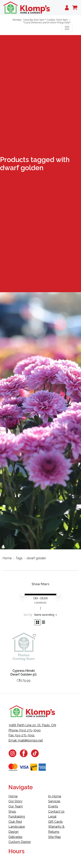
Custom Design (19, 842)
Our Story (15, 801)
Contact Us (56, 811)
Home (7, 558)
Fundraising (16, 816)
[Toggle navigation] (67, 28)
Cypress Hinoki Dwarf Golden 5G (23, 672)
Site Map (54, 837)
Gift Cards (55, 822)
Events (53, 806)
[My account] (67, 7)
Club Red (15, 822)
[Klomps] (27, 7)
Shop (12, 811)
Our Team (15, 806)
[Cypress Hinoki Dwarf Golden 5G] (23, 648)
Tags (19, 558)
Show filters (40, 584)
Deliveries (15, 837)
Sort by (28, 615)
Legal (52, 816)
